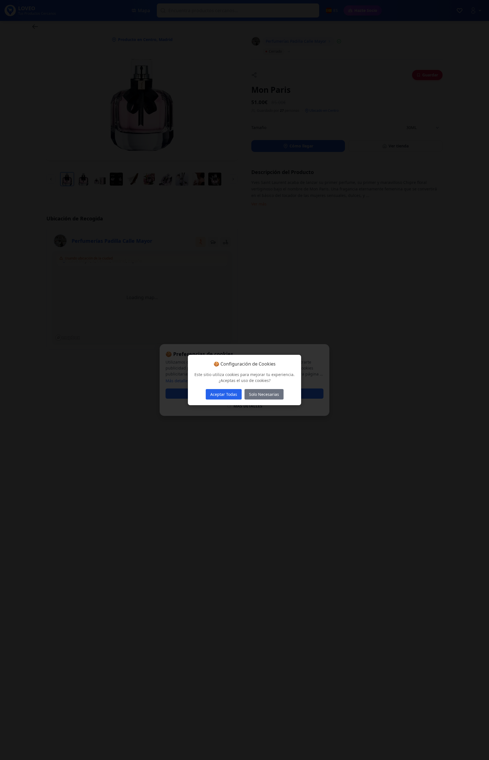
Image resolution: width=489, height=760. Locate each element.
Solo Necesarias (264, 394)
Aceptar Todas (223, 394)
